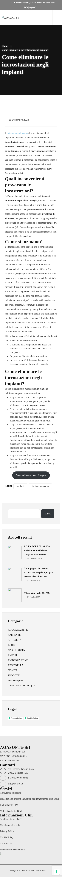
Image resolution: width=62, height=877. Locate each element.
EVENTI (12, 655)
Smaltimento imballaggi (11, 819)
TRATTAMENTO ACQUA (21, 685)
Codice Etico (6, 843)
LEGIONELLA (15, 665)
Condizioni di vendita (10, 825)
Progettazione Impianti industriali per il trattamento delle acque (29, 799)
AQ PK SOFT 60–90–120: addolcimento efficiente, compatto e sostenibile (37, 550)
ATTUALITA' (15, 640)
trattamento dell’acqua (17, 133)
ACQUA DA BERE (18, 630)
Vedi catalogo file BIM (11, 811)
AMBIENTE (14, 635)
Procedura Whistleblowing (12, 849)
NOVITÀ (12, 670)
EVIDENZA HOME (18, 660)
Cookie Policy (32, 718)
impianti (20, 486)
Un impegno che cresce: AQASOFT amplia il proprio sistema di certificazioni (38, 572)
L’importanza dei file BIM (37, 593)
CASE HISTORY (16, 650)
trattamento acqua (40, 486)
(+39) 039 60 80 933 (18, 777)
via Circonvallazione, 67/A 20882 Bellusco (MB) (21, 771)
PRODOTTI (14, 675)
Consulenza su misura (10, 792)
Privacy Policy (16, 718)
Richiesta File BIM (9, 805)
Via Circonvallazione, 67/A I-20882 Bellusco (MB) (32, 3)
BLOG (11, 645)
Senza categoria (15, 680)
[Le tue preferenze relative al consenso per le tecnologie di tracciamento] (57, 872)
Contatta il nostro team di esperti (31, 475)
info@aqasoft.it (30, 7)
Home (5, 46)
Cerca (48, 513)
